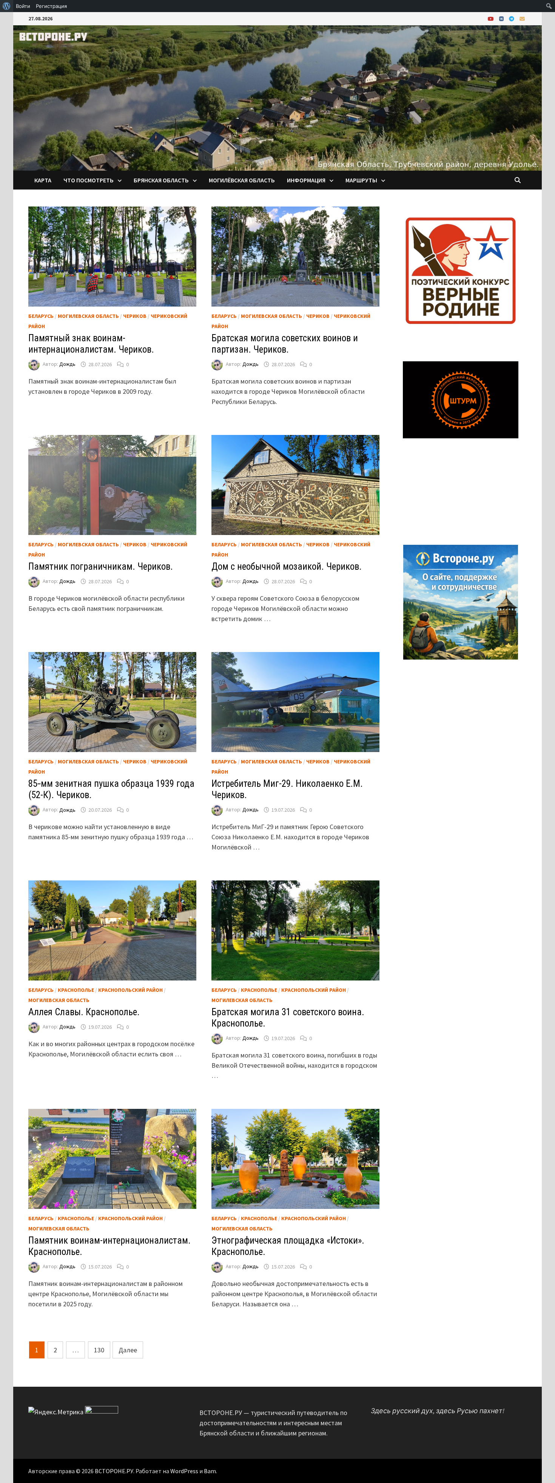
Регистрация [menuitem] (51, 6)
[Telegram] (512, 18)
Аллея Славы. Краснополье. (84, 1012)
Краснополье (76, 990)
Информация (306, 180)
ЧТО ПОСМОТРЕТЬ (88, 180)
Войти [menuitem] (23, 6)
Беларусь (41, 316)
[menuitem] (6, 6)
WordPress (184, 1471)
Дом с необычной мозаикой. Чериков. (286, 566)
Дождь (67, 364)
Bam (210, 1471)
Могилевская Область (88, 316)
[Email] (522, 18)
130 (99, 1350)
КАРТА (42, 180)
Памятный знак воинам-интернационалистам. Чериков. (91, 344)
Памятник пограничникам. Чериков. (100, 566)
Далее (128, 1350)
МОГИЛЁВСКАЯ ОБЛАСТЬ (242, 180)
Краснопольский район (130, 990)
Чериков (134, 316)
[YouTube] (491, 18)
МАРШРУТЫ (361, 180)
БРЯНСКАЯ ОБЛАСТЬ (161, 180)
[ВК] (502, 18)
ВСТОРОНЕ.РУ (114, 1471)
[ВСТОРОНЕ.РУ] (277, 97)
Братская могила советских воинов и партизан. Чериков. (284, 344)
